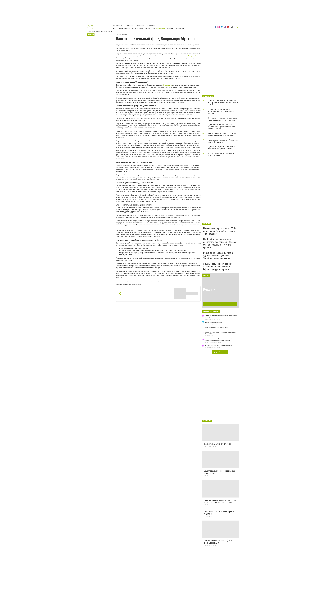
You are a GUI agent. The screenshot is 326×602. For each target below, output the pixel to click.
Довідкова (140, 28)
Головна (119, 25)
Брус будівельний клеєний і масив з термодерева (219, 472)
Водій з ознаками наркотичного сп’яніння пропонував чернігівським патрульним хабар (221, 127)
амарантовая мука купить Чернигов (219, 444)
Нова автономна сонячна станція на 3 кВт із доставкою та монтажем (220, 501)
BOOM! (153, 28)
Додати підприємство (220, 352)
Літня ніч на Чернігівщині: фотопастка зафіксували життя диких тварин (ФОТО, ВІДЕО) (222, 102)
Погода (134, 28)
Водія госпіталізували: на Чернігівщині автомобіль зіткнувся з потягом (221, 148)
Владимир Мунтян (194, 56)
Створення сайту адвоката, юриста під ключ (219, 512)
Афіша (114, 28)
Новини (129, 25)
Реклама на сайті (160, 28)
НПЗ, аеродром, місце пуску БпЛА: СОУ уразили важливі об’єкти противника (222, 134)
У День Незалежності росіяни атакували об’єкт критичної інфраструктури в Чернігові (217, 266)
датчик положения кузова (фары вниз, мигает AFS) (218, 541)
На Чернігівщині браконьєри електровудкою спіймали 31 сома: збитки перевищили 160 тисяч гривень (220, 243)
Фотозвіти (147, 28)
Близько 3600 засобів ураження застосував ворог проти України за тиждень (220, 111)
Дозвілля (120, 28)
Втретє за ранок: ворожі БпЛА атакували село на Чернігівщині (222, 141)
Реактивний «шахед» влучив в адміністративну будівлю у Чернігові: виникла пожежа (218, 255)
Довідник (141, 25)
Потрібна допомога (179, 28)
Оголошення (170, 28)
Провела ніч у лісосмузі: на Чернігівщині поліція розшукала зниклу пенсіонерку (222, 119)
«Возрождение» (167, 85)
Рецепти (209, 289)
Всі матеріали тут (220, 304)
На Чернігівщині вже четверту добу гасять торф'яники (220, 154)
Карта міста (127, 28)
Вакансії (152, 25)
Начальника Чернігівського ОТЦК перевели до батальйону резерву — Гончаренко (219, 231)
